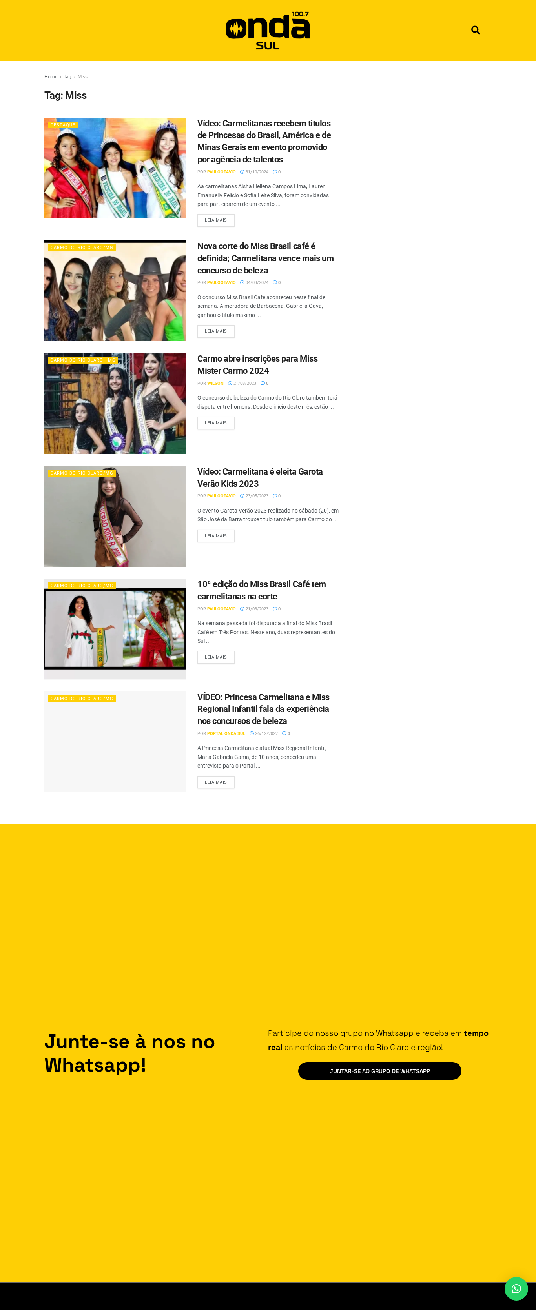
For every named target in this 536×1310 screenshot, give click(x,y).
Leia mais (220, 218)
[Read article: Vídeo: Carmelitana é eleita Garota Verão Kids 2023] (115, 516)
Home (50, 77)
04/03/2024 (256, 282)
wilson (215, 383)
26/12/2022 (266, 733)
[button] (476, 30)
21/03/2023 (256, 608)
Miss (83, 77)
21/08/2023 (244, 383)
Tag (67, 77)
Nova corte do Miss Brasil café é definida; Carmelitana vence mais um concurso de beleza (265, 258)
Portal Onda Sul (226, 733)
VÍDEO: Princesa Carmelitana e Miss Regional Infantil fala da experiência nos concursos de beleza (263, 709)
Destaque (63, 124)
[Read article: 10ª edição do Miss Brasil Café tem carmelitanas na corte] (115, 629)
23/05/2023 (256, 496)
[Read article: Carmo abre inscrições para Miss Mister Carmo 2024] (115, 403)
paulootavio (221, 172)
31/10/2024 (256, 172)
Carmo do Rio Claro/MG (82, 247)
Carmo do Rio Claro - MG (83, 360)
